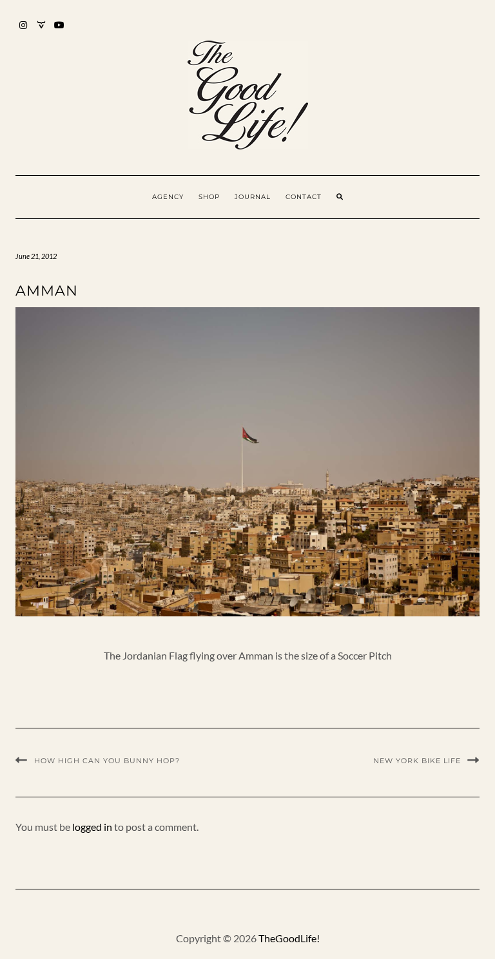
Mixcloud (42, 31)
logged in (92, 827)
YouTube (60, 31)
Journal (253, 197)
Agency (168, 197)
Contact (304, 197)
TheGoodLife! (289, 938)
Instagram (23, 31)
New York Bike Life (417, 760)
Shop (209, 197)
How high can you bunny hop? (107, 760)
